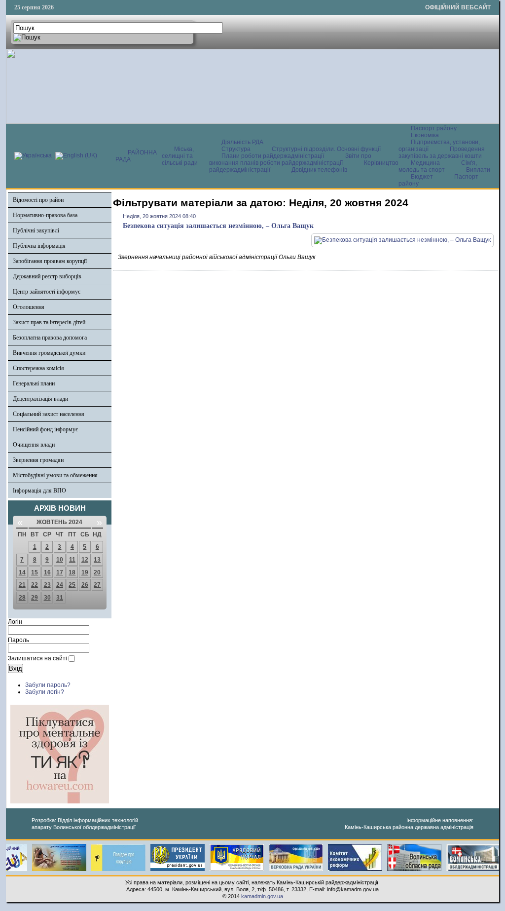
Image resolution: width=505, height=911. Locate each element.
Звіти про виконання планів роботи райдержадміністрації (290, 159)
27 (97, 584)
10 (59, 559)
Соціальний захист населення (48, 414)
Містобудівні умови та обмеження (55, 475)
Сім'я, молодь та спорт (437, 166)
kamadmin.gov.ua (262, 896)
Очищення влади (34, 444)
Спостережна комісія (38, 368)
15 (34, 572)
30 (47, 597)
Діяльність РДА (242, 142)
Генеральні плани (34, 383)
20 (97, 572)
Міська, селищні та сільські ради (180, 156)
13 (97, 559)
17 (59, 572)
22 (34, 584)
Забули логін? (44, 691)
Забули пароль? (48, 685)
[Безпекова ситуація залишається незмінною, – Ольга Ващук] (402, 239)
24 (59, 584)
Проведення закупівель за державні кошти (441, 152)
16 (47, 572)
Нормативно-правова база (45, 215)
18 (72, 572)
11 (72, 559)
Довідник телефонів (319, 169)
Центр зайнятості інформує (46, 291)
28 (22, 597)
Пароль (18, 640)
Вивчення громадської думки (49, 352)
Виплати (478, 169)
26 (84, 584)
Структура (236, 149)
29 (34, 597)
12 (84, 559)
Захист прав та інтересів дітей (49, 322)
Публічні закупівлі (36, 230)
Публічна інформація (39, 245)
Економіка (425, 135)
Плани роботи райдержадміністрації (272, 155)
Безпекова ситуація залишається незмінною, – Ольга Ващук (218, 225)
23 (47, 584)
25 (72, 584)
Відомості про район (38, 199)
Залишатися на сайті (37, 658)
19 (84, 572)
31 (59, 597)
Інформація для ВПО (39, 490)
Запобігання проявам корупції (50, 261)
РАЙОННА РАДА (136, 156)
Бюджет (422, 176)
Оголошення (28, 307)
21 (22, 584)
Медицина (426, 162)
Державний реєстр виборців (47, 276)
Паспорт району (434, 128)
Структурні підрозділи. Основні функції (326, 149)
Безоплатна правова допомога (50, 337)
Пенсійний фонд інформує (45, 429)
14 (22, 572)
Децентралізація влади (40, 398)
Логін (15, 621)
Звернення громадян (38, 459)
